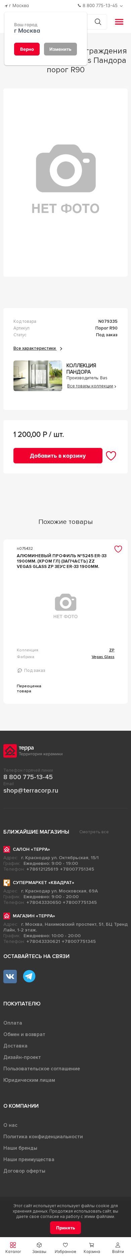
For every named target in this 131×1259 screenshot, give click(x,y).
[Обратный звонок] (122, 6)
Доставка (15, 1046)
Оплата (12, 1023)
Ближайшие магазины (36, 832)
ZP (112, 650)
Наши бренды (20, 1148)
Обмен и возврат (24, 1034)
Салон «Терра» (31, 849)
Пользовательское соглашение (41, 1069)
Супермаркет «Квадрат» (43, 882)
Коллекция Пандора (81, 369)
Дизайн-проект (22, 1057)
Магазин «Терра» (34, 916)
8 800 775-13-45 (28, 777)
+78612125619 (42, 869)
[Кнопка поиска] (97, 21)
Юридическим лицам (29, 1080)
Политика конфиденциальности (43, 1137)
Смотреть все (94, 832)
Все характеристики (35, 348)
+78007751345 (77, 869)
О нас (10, 1125)
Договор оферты (24, 1171)
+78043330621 (43, 941)
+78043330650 (44, 902)
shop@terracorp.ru (30, 791)
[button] (118, 1248)
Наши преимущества (28, 1159)
